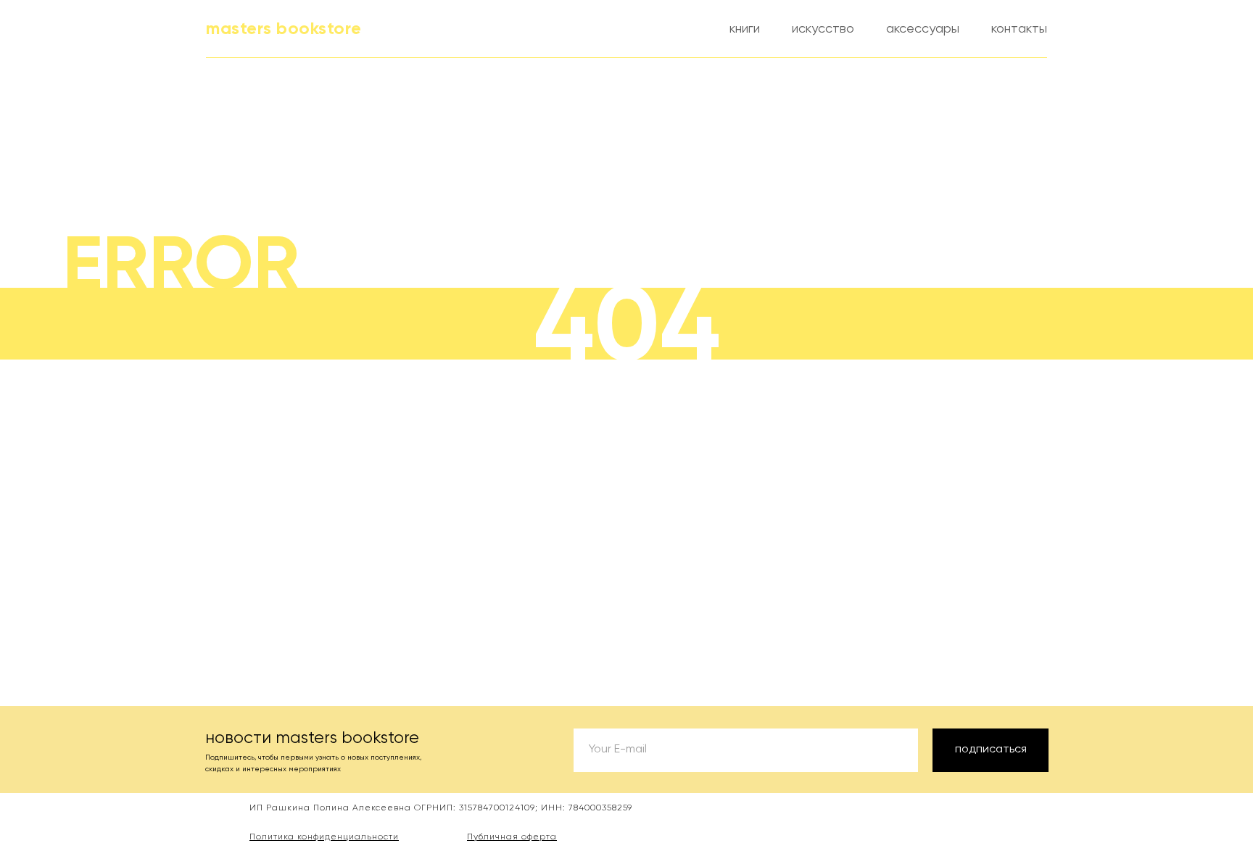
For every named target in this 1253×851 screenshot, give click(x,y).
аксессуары (922, 29)
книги (744, 29)
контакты (1019, 29)
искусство (823, 29)
